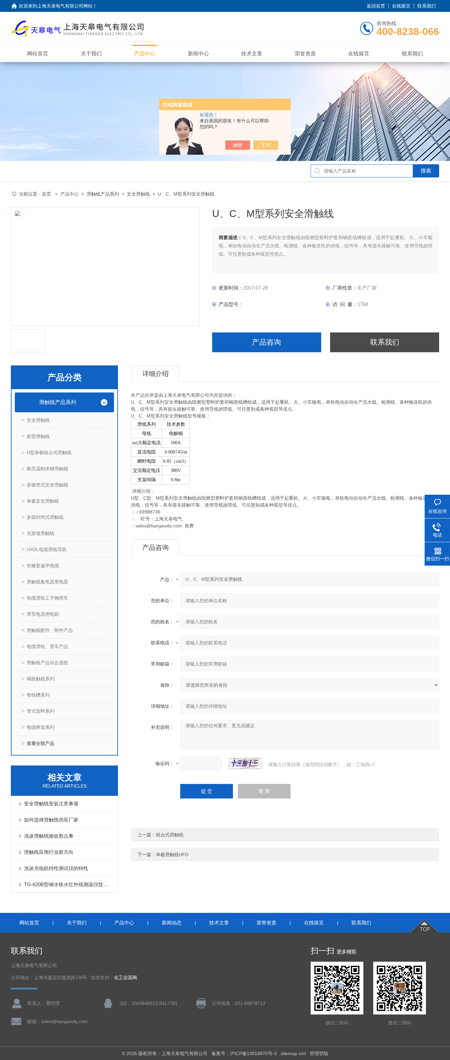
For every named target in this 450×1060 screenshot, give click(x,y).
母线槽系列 (38, 695)
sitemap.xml (293, 1053)
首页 (47, 194)
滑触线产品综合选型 (47, 662)
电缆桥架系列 (40, 727)
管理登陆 (319, 1053)
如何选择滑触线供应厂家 (51, 820)
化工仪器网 (125, 977)
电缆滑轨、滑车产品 (47, 646)
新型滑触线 (38, 436)
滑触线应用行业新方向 (48, 852)
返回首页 (376, 6)
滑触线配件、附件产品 (50, 630)
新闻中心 (198, 53)
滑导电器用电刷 (43, 614)
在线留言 (401, 6)
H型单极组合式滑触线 (49, 452)
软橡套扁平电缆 (43, 565)
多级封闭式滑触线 (45, 517)
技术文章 (251, 53)
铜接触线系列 (40, 678)
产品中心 (144, 53)
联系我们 (426, 6)
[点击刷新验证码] (245, 763)
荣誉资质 (305, 53)
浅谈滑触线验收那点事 (48, 836)
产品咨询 (266, 342)
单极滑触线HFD (172, 854)
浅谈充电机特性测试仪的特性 (56, 868)
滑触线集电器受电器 (47, 581)
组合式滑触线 (169, 834)
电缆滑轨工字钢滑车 (47, 598)
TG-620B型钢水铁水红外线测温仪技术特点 (67, 884)
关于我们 (91, 53)
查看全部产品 (40, 743)
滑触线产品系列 (103, 194)
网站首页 (37, 53)
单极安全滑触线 (43, 501)
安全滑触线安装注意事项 (51, 803)
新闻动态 (172, 922)
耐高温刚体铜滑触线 (47, 468)
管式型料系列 (40, 711)
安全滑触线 (138, 194)
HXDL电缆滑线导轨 (47, 549)
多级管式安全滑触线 (47, 484)
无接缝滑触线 (40, 533)
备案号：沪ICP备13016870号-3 (244, 1053)
